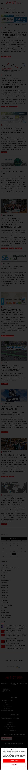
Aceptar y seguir (14, 760)
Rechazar (14, 764)
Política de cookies (15, 755)
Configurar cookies (14, 767)
